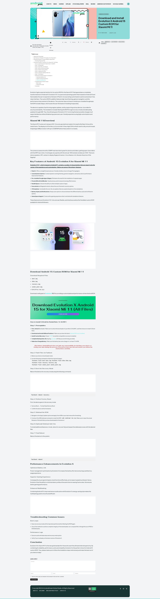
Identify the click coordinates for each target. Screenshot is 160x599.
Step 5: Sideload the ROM (40, 71)
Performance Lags (40, 84)
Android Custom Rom (103, 14)
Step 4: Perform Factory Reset (41, 69)
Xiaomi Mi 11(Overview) (38, 56)
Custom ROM (114, 41)
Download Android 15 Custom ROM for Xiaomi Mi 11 (44, 59)
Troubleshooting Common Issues (41, 81)
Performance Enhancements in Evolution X (43, 75)
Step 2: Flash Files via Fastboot (41, 66)
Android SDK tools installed (77, 333)
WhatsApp (51, 50)
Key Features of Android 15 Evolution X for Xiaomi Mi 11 (45, 57)
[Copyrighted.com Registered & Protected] (92, 591)
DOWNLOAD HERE (63, 314)
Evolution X (48, 293)
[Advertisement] (63, 140)
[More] (91, 42)
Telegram (51, 45)
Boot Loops (38, 83)
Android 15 (107, 41)
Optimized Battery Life (41, 77)
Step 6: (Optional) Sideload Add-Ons (42, 72)
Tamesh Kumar (104, 32)
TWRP (51, 336)
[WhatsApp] (50, 47)
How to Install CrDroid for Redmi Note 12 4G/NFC (45, 63)
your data (53, 338)
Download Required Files (40, 60)
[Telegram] (50, 42)
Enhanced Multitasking (41, 80)
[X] (126, 589)
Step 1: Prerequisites (39, 65)
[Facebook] (120, 589)
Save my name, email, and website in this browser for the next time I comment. (48, 576)
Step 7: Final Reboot (39, 74)
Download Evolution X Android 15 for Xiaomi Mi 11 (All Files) (46, 62)
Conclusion (37, 86)
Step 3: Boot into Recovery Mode (42, 68)
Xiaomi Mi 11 (103, 43)
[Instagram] (123, 589)
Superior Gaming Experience (42, 78)
